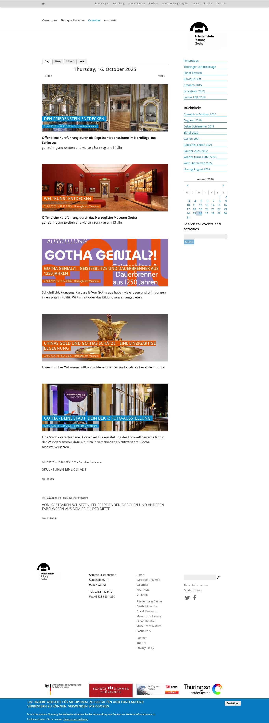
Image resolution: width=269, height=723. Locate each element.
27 (206, 213)
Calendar (94, 20)
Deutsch (220, 3)
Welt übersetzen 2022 (198, 163)
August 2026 (205, 179)
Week (58, 61)
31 (188, 217)
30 (225, 213)
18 (194, 209)
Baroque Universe (73, 20)
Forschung (119, 3)
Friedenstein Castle (149, 601)
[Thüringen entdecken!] (205, 690)
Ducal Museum (146, 611)
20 (206, 209)
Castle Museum (146, 606)
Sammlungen (102, 3)
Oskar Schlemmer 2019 (199, 126)
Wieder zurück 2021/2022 (200, 157)
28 (212, 213)
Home (140, 575)
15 (219, 205)
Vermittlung (50, 20)
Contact (196, 3)
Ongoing (142, 594)
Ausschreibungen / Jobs (175, 3)
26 (200, 213)
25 (194, 213)
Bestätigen (232, 703)
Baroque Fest (192, 79)
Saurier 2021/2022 (196, 151)
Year (82, 61)
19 (200, 209)
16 (225, 205)
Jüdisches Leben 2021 (198, 145)
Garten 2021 (192, 138)
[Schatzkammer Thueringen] (111, 690)
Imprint (208, 3)
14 (212, 205)
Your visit (110, 20)
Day (48, 61)
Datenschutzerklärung (75, 719)
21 (212, 209)
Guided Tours (193, 590)
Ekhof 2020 (191, 132)
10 (188, 205)
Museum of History (148, 616)
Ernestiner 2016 (194, 91)
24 (188, 213)
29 (219, 213)
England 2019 (193, 120)
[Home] (52, 3)
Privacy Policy (145, 648)
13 (206, 205)
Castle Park (143, 631)
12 (200, 205)
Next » (161, 75)
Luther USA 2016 (195, 97)
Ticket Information (196, 585)
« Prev (48, 75)
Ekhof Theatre (145, 621)
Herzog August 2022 (197, 169)
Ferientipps (191, 60)
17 (188, 209)
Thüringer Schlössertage (200, 67)
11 (194, 205)
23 (225, 209)
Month (70, 61)
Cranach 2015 (193, 85)
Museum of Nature (148, 626)
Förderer (153, 3)
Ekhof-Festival (193, 73)
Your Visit (142, 589)
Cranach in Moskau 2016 (200, 114)
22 (219, 209)
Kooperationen (137, 3)
